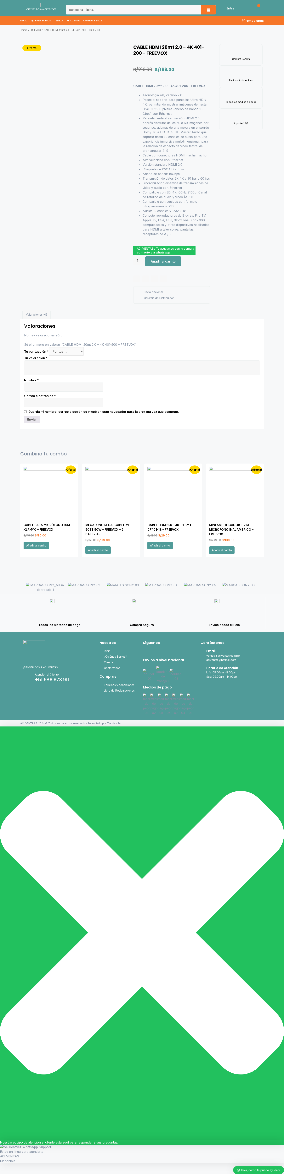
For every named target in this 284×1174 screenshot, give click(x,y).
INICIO (23, 20)
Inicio (24, 29)
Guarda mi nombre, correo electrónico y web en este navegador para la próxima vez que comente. (103, 412)
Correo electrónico (40, 396)
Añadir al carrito (163, 261)
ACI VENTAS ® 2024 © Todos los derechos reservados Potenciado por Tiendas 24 (70, 723)
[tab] (36, 314)
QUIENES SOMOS (41, 20)
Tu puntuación (36, 351)
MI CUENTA (73, 20)
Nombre (31, 380)
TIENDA (58, 20)
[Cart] (257, 8)
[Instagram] (152, 651)
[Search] (208, 9)
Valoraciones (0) (36, 314)
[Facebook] (145, 651)
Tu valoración (36, 358)
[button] (22, 587)
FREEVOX (35, 29)
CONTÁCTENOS (92, 20)
